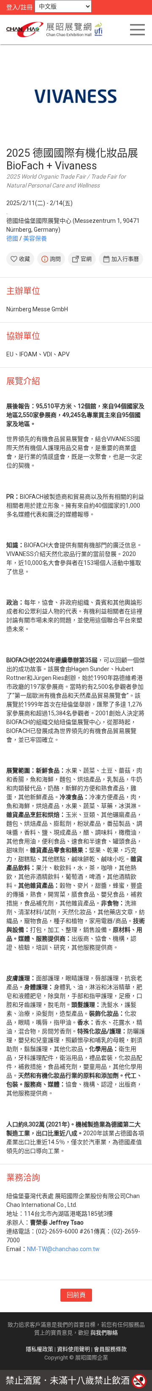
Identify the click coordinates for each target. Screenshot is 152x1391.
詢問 (55, 259)
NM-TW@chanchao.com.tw (63, 1249)
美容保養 (35, 238)
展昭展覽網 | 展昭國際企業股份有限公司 (57, 29)
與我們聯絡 (104, 1332)
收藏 (24, 259)
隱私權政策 (39, 1349)
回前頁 (76, 1295)
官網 (86, 259)
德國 (12, 238)
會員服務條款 (110, 1349)
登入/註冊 (19, 7)
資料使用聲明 (73, 1349)
